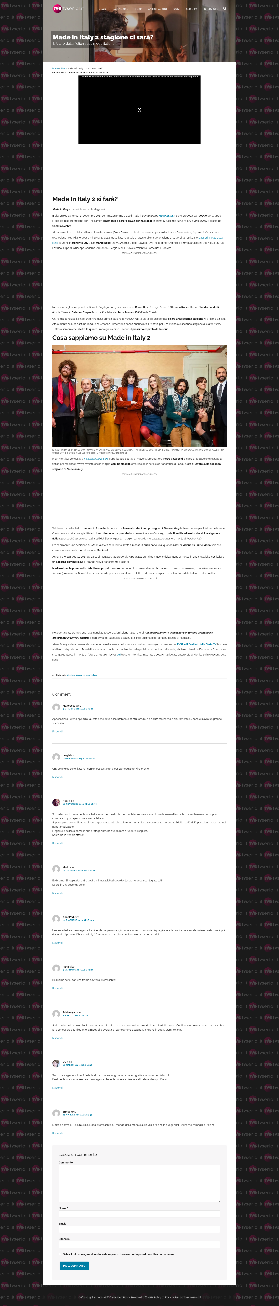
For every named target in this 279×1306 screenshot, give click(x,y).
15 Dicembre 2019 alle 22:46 (79, 870)
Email (63, 1223)
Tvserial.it (68, 9)
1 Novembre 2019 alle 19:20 (79, 758)
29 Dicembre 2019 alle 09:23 (79, 920)
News (64, 68)
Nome (63, 1208)
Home (55, 68)
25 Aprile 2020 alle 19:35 (77, 1115)
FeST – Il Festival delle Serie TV (197, 644)
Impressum (192, 1297)
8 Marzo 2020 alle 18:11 (77, 1015)
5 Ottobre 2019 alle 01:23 (78, 709)
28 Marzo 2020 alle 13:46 (78, 1065)
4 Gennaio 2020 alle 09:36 (78, 970)
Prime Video (90, 675)
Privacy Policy (173, 1297)
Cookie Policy (153, 1297)
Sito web (64, 1239)
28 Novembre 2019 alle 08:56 (80, 804)
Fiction (71, 675)
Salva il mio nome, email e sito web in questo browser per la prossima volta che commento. (120, 1254)
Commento (66, 1162)
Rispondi (57, 731)
